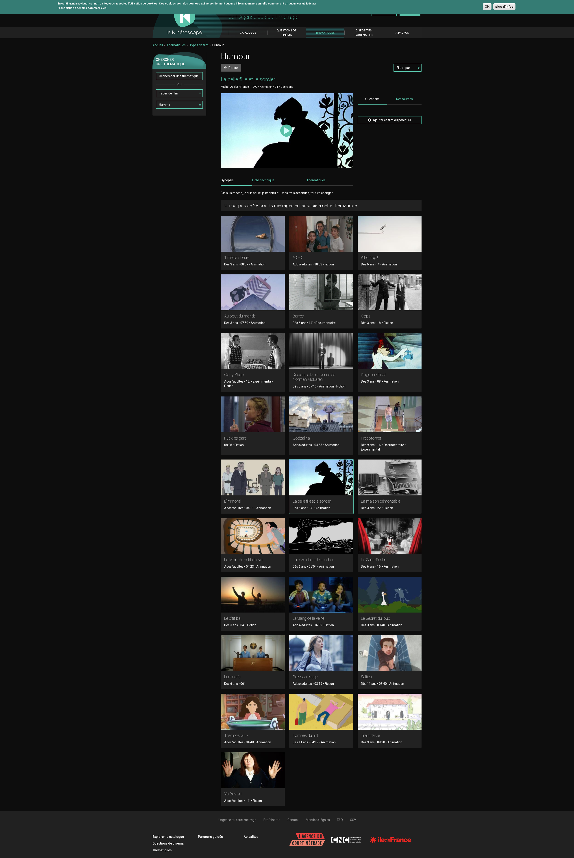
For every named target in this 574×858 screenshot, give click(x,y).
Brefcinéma (271, 820)
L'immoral (232, 501)
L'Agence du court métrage (237, 820)
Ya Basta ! (232, 794)
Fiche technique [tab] (263, 180)
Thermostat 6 (236, 735)
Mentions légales (318, 820)
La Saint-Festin (373, 559)
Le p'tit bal (232, 618)
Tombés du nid (305, 735)
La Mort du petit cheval (243, 559)
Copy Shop (234, 374)
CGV (353, 820)
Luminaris (232, 676)
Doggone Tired (373, 374)
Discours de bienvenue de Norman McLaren (314, 377)
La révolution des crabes (313, 559)
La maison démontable (380, 501)
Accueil (157, 45)
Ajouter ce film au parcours (391, 120)
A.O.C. (298, 257)
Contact (293, 820)
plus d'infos (504, 6)
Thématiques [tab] (316, 180)
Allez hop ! (369, 257)
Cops (365, 316)
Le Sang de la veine (308, 618)
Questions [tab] (372, 99)
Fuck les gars (235, 438)
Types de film (199, 45)
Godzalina (301, 438)
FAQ (340, 820)
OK (487, 6)
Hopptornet (371, 438)
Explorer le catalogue (168, 836)
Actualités (251, 836)
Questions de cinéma (168, 843)
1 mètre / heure (236, 257)
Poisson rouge (305, 676)
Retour (233, 68)
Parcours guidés (210, 836)
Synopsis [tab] (227, 180)
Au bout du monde (240, 316)
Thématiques (176, 45)
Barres (298, 316)
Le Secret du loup (375, 618)
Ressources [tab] (404, 99)
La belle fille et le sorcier (312, 501)
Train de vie (370, 735)
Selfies (366, 676)
